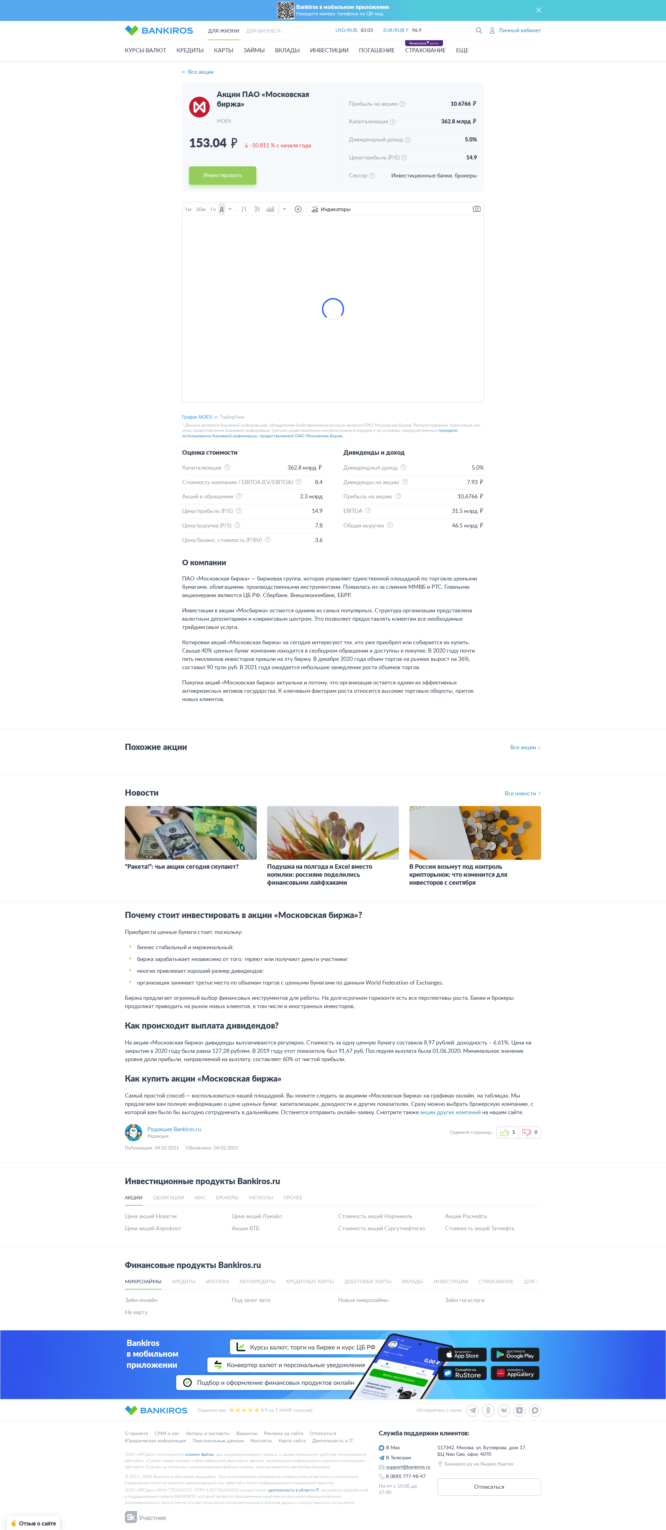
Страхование (425, 50)
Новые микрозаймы (363, 1300)
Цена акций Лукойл (257, 1216)
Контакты (261, 1440)
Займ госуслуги (465, 1300)
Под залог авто (251, 1300)
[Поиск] (479, 30)
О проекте (136, 1433)
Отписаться (323, 1433)
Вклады (287, 50)
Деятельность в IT (332, 1440)
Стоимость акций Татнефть (479, 1228)
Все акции (201, 72)
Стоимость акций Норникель (375, 1216)
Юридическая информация (155, 1440)
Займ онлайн (141, 1300)
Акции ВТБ (245, 1228)
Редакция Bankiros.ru (174, 1129)
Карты (223, 50)
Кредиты (190, 50)
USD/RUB (346, 30)
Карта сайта (292, 1440)
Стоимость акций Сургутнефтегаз (381, 1228)
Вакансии (246, 1433)
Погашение (377, 50)
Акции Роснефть (466, 1216)
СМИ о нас (167, 1433)
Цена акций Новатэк (151, 1216)
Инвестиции (329, 50)
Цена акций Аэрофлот (153, 1228)
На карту (136, 1312)
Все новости (520, 793)
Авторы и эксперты (208, 1433)
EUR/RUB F (396, 30)
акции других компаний (450, 1112)
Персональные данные (218, 1440)
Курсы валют (145, 50)
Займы (254, 50)
